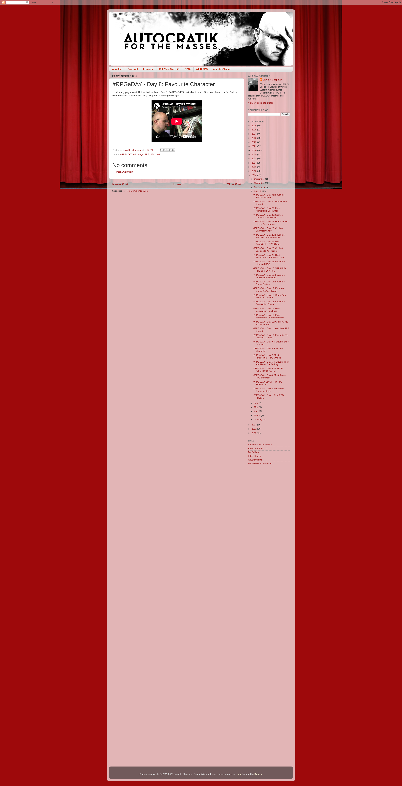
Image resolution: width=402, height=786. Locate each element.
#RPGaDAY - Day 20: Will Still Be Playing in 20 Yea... (269, 269)
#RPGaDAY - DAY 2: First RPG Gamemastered (268, 389)
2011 (254, 433)
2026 (254, 125)
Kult (134, 154)
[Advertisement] (269, 517)
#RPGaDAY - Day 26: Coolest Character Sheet (268, 229)
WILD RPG (202, 69)
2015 (254, 171)
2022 (254, 142)
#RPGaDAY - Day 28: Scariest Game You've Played (268, 216)
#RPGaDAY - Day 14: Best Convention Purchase (266, 309)
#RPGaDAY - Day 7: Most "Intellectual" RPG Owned (267, 356)
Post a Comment (124, 172)
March (257, 415)
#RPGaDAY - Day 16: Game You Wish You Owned (269, 296)
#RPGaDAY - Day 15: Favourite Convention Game (269, 303)
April (256, 411)
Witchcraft (155, 154)
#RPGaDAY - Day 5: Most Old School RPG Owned (268, 369)
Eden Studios (254, 456)
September (260, 187)
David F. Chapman (272, 80)
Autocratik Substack (258, 448)
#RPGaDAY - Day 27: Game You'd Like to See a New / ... (270, 222)
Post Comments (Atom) (137, 191)
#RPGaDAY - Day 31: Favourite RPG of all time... (269, 196)
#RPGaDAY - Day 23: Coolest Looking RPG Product (268, 249)
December (259, 179)
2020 (254, 150)
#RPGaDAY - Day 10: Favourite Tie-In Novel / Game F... (271, 336)
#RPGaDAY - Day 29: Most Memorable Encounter (266, 209)
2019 (254, 154)
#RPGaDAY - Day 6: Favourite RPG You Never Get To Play (271, 363)
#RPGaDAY (125, 154)
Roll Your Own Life (169, 69)
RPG (147, 154)
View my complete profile (260, 103)
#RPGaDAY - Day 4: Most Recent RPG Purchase (270, 376)
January (258, 419)
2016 (254, 167)
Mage (140, 154)
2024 (254, 134)
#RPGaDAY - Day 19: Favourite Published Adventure (269, 276)
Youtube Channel (222, 69)
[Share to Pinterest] (173, 150)
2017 (254, 163)
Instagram (148, 69)
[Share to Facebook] (170, 150)
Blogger (258, 774)
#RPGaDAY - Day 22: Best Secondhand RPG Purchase (268, 256)
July (256, 403)
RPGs (188, 69)
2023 (254, 138)
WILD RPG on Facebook (260, 463)
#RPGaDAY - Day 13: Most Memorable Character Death (268, 316)
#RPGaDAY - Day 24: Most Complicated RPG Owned (267, 242)
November (259, 183)
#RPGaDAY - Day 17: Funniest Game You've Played (268, 289)
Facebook (133, 69)
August (258, 191)
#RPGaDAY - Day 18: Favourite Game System (269, 283)
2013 (254, 425)
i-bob (238, 774)
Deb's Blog (253, 452)
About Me (117, 69)
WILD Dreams (255, 460)
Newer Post (120, 184)
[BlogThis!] (164, 150)
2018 (254, 158)
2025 (254, 130)
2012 (254, 429)
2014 (254, 175)
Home (177, 184)
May (256, 407)
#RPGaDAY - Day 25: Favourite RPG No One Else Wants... (269, 236)
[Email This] (161, 150)
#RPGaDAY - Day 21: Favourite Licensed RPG (269, 262)
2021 (254, 146)
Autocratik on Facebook (260, 445)
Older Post (234, 184)
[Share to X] (167, 150)
